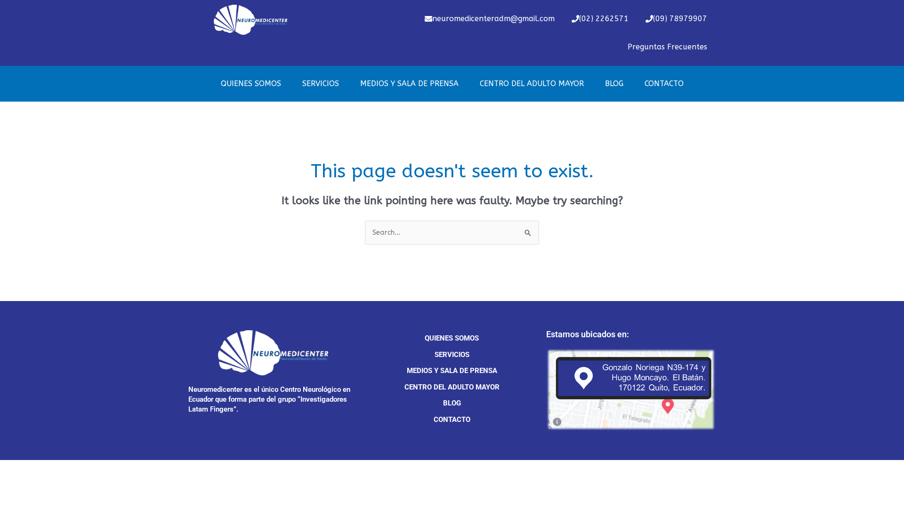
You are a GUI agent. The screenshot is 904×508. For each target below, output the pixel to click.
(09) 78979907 (680, 18)
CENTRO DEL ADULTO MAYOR (532, 83)
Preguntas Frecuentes (667, 46)
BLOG (614, 83)
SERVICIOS (320, 83)
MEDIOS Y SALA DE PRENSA (409, 83)
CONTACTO (664, 83)
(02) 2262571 (604, 18)
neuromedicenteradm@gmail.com (493, 18)
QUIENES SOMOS (251, 83)
